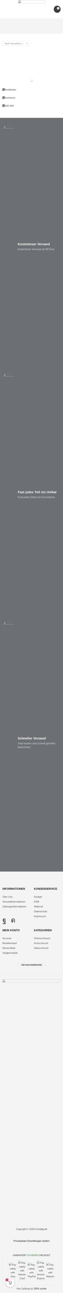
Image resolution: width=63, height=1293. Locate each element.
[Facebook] (4, 920)
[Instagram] (13, 920)
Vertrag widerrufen (31, 965)
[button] (3, 9)
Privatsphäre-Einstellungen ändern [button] (31, 1241)
